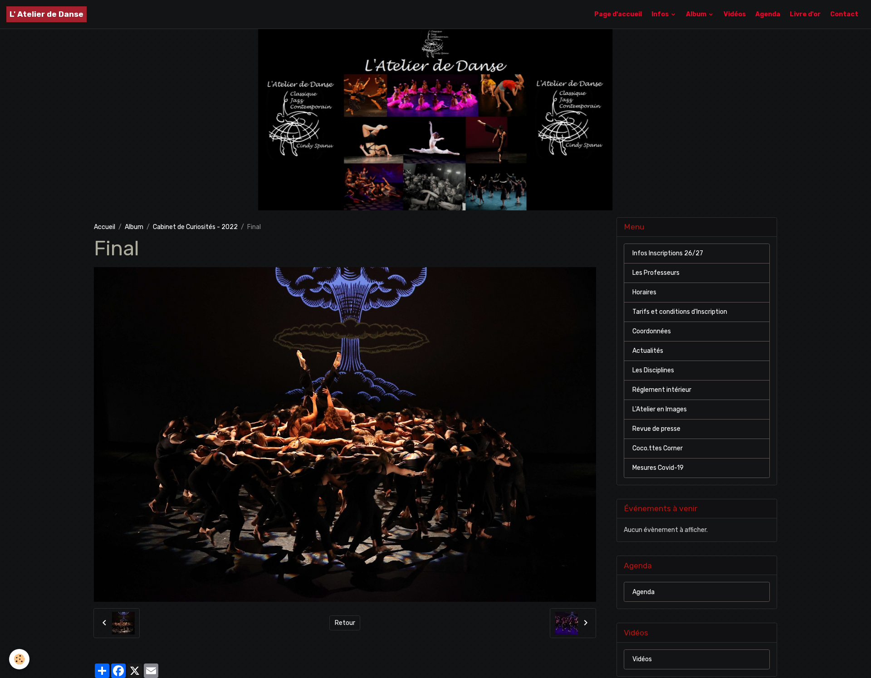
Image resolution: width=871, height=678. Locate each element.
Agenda (767, 14)
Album (697, 14)
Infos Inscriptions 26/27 (667, 254)
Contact (844, 14)
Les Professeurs (656, 273)
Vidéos (735, 14)
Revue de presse (656, 429)
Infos (660, 14)
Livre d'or (805, 14)
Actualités (647, 351)
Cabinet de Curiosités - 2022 (195, 227)
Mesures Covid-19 (658, 468)
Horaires (644, 293)
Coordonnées (651, 332)
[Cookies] (19, 659)
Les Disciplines (653, 371)
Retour (345, 623)
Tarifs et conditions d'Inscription (679, 312)
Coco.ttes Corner (657, 449)
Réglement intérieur (661, 390)
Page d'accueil (618, 14)
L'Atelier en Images (659, 410)
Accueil (104, 227)
